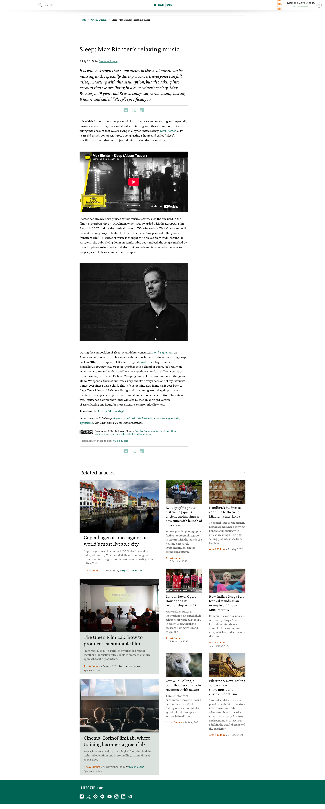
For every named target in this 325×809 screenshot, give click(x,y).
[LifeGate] (162, 5)
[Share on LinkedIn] (142, 110)
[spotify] (102, 796)
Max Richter (168, 130)
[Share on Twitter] (134, 110)
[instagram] (116, 796)
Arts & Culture (92, 570)
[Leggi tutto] (243, 473)
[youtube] (109, 796)
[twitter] (88, 796)
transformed (146, 362)
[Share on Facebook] (126, 110)
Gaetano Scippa (108, 61)
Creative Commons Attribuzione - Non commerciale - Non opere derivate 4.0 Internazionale (135, 432)
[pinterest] (95, 796)
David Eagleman (161, 352)
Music (116, 441)
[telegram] (130, 796)
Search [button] (48, 5)
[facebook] (82, 796)
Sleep (124, 441)
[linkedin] (123, 796)
